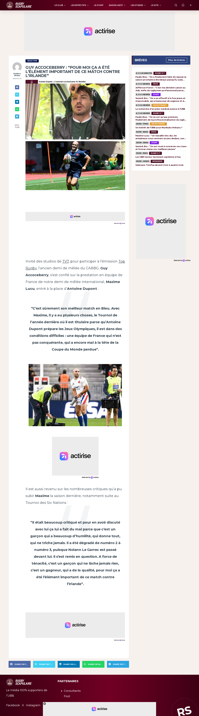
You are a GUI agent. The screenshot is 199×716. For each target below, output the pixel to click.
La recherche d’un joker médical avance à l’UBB (160, 109)
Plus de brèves (176, 60)
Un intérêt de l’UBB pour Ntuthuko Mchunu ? (158, 127)
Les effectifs (78, 5)
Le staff (98, 5)
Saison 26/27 (116, 5)
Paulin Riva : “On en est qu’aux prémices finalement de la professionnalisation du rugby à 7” (160, 118)
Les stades (137, 5)
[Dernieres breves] (183, 5)
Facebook (13, 705)
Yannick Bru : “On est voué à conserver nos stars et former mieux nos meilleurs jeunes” (161, 147)
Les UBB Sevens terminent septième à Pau (158, 157)
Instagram (33, 705)
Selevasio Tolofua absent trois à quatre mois (159, 165)
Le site (154, 5)
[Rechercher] (175, 5)
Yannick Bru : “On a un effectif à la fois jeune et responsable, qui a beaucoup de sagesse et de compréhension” (160, 99)
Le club (58, 5)
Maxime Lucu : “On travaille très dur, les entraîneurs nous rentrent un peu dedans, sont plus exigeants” (160, 137)
